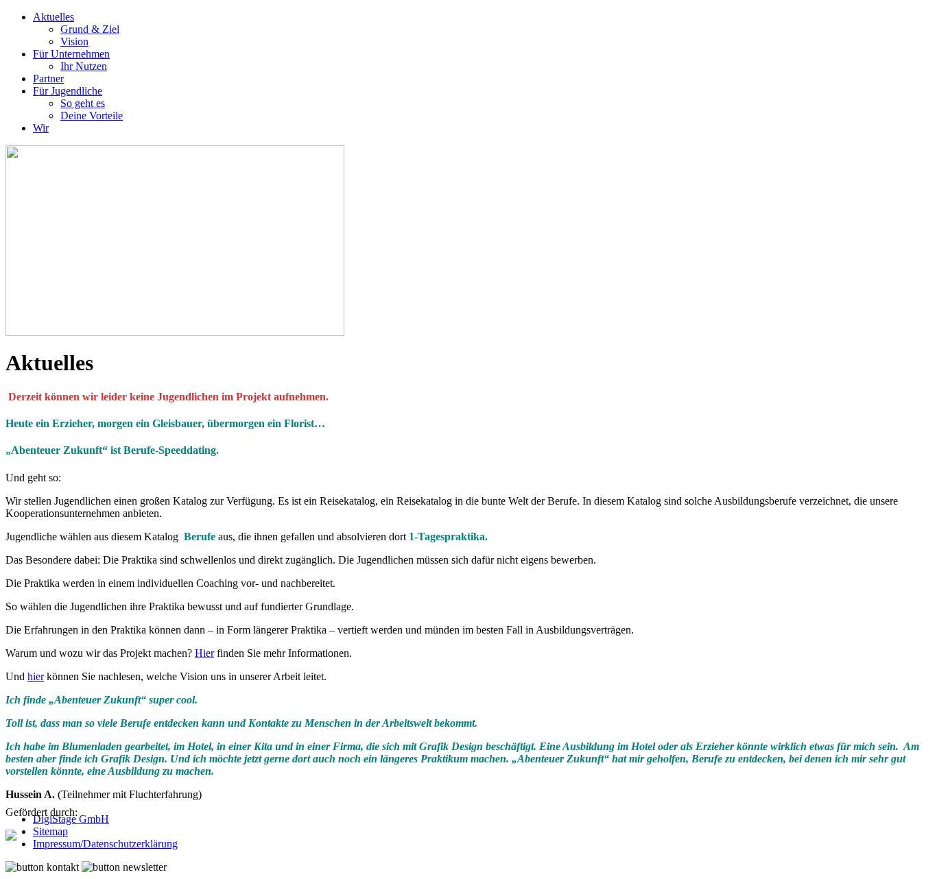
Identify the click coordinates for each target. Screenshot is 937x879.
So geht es (82, 103)
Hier (204, 653)
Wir (41, 128)
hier (35, 676)
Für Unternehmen (71, 54)
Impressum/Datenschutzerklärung (105, 844)
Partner (48, 78)
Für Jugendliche (67, 91)
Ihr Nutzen (83, 66)
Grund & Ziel (89, 29)
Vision (74, 41)
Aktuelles (53, 17)
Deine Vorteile (91, 115)
